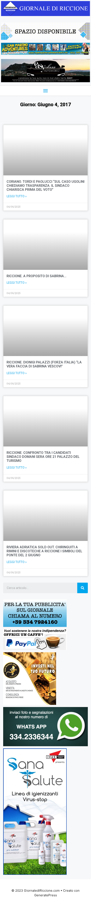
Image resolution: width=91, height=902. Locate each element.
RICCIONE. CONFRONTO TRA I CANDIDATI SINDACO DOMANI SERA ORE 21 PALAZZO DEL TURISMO (43, 457)
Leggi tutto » (17, 196)
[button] (45, 90)
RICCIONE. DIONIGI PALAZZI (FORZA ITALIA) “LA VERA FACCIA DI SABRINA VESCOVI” (44, 364)
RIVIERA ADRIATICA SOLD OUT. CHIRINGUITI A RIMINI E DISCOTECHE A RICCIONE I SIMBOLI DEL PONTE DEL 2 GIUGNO (44, 551)
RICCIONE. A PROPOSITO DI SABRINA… (36, 276)
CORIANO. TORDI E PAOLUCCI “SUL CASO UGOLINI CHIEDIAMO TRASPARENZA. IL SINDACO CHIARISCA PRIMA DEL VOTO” (45, 186)
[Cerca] (82, 588)
